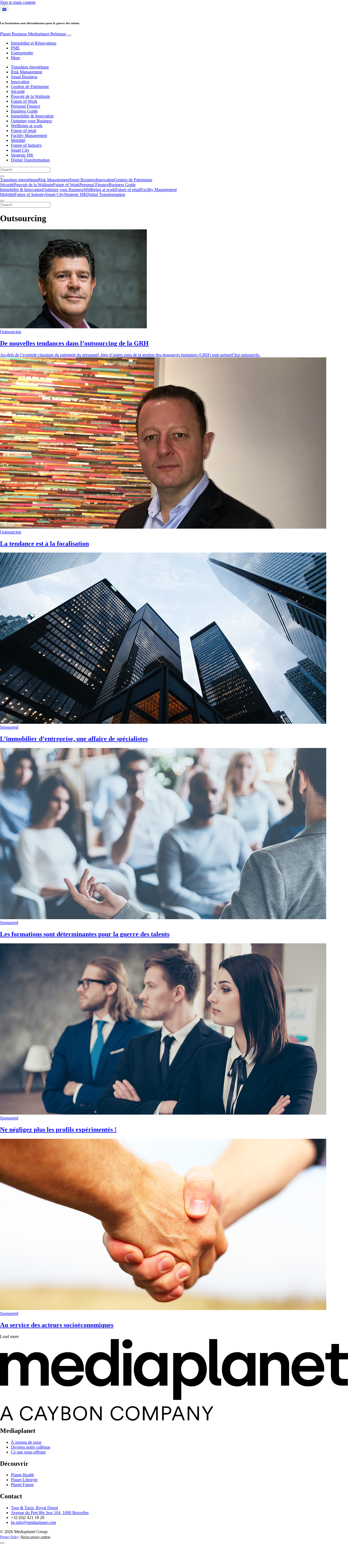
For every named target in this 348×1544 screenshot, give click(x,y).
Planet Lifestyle (24, 1479)
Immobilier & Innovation (32, 116)
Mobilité (18, 140)
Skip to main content (17, 2)
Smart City (20, 150)
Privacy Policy (9, 1537)
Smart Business (24, 76)
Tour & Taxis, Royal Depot (34, 1507)
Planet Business (33, 34)
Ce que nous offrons (28, 1452)
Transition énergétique (30, 67)
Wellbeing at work (26, 125)
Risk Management (26, 72)
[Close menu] (2, 201)
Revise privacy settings (36, 1537)
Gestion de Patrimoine (30, 86)
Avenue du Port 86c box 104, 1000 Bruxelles (50, 1512)
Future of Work (24, 101)
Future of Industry (26, 145)
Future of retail (23, 130)
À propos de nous (26, 1442)
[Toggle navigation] (69, 35)
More (15, 57)
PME (15, 48)
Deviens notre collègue (30, 1447)
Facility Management (29, 135)
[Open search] (2, 176)
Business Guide (24, 111)
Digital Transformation (30, 160)
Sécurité (18, 91)
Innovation (20, 81)
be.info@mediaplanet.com (33, 1522)
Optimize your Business (31, 120)
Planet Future (22, 1484)
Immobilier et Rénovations (33, 43)
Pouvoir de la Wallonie (30, 96)
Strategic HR (22, 155)
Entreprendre (22, 53)
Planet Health (22, 1475)
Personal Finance (25, 106)
